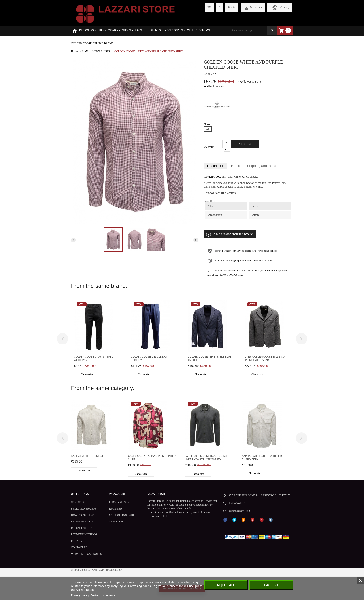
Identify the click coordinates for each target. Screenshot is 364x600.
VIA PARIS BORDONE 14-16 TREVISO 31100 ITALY (259, 495)
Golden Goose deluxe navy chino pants (150, 358)
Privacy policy (80, 595)
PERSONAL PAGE (119, 502)
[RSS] (243, 519)
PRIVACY (76, 541)
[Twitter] (234, 519)
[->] (301, 338)
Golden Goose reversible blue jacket (209, 358)
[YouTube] (252, 519)
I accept (271, 585)
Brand (235, 166)
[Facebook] (225, 519)
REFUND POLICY (81, 528)
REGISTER (115, 508)
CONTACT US (79, 547)
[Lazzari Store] (125, 13)
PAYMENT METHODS (84, 534)
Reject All (226, 585)
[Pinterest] (262, 519)
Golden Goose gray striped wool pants (93, 358)
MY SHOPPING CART (121, 515)
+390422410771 (237, 503)
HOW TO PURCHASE (83, 515)
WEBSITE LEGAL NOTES (86, 553)
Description (215, 166)
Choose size (87, 374)
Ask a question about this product (233, 234)
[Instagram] (271, 519)
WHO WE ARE (79, 502)
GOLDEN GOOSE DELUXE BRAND (92, 43)
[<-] (62, 338)
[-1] (227, 149)
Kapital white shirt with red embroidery (262, 458)
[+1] (227, 142)
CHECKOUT (116, 521)
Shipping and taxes (261, 166)
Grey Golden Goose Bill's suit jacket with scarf (266, 358)
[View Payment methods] (258, 536)
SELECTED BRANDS (83, 508)
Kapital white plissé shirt (89, 456)
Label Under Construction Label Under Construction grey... (208, 458)
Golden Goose (212, 176)
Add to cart (245, 144)
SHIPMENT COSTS (82, 521)
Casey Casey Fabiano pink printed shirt (152, 458)
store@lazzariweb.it (239, 510)
